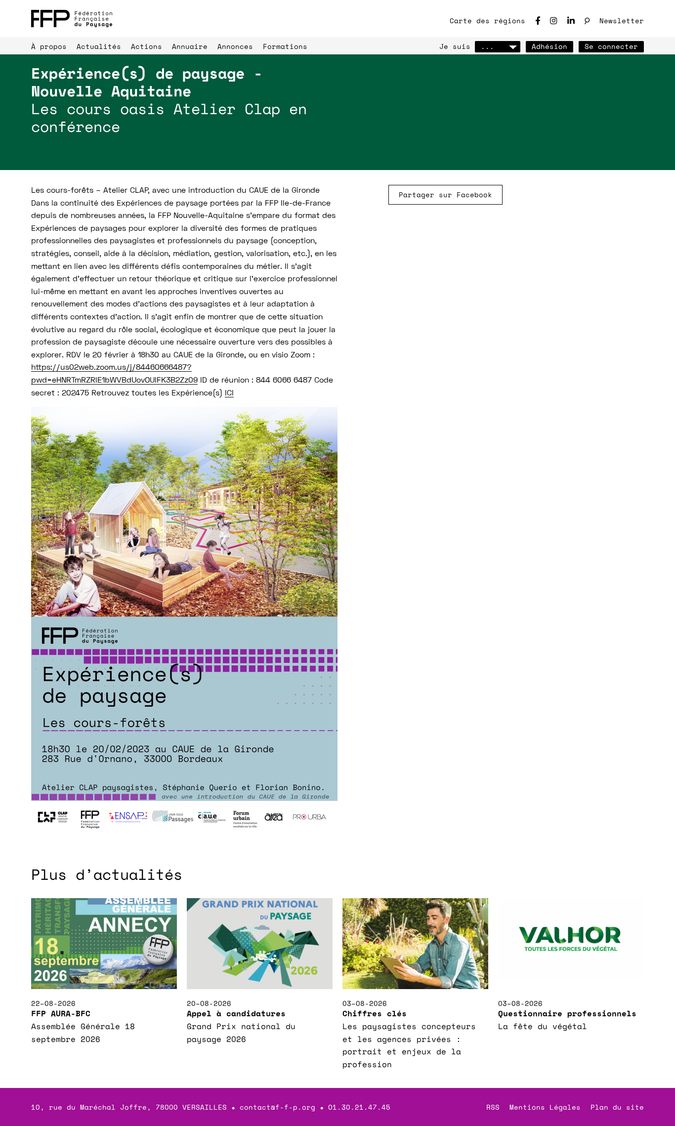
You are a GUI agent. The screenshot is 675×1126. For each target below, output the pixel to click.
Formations (285, 46)
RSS (493, 1107)
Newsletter (621, 20)
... (487, 46)
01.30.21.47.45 (359, 1107)
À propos (49, 46)
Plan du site (617, 1107)
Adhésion (549, 46)
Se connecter (611, 46)
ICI (229, 393)
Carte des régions (487, 20)
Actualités (99, 46)
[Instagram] (553, 20)
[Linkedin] (571, 20)
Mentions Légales (545, 1107)
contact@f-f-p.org (277, 1107)
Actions (146, 46)
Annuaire (190, 46)
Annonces (235, 46)
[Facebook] (537, 20)
